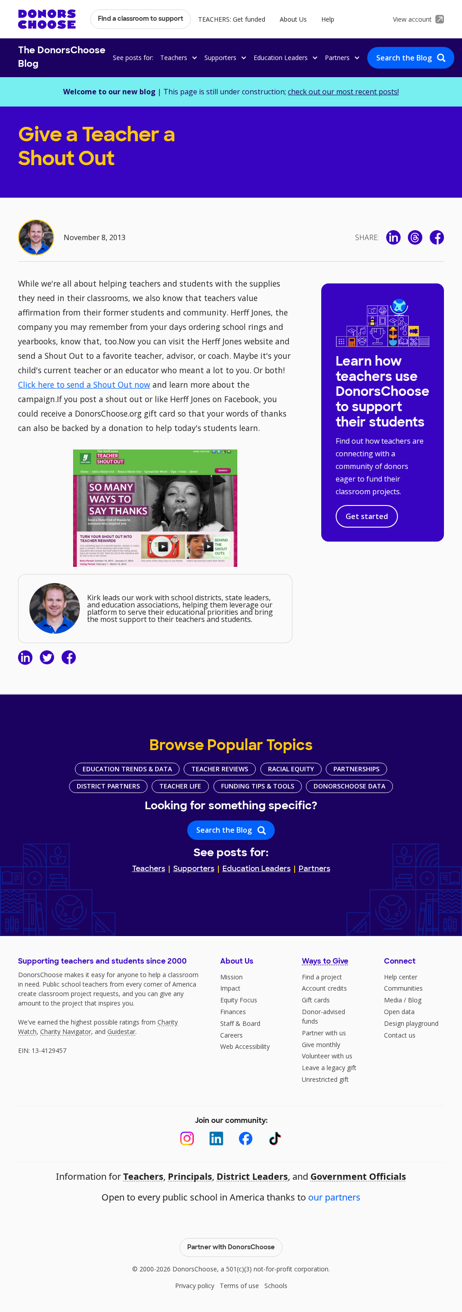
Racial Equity (291, 769)
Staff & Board (240, 1023)
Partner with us (324, 1033)
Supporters (193, 869)
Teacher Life (180, 786)
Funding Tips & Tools (257, 786)
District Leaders (252, 1176)
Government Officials (358, 1176)
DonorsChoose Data (349, 786)
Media (393, 1000)
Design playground (411, 1023)
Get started (367, 516)
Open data (399, 1011)
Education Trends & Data (127, 769)
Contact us (400, 1035)
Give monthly (321, 1044)
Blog (414, 1000)
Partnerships (356, 769)
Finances (233, 1011)
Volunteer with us (327, 1056)
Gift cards (316, 1000)
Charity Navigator (65, 1031)
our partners (334, 1197)
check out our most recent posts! (343, 92)
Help (327, 19)
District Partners (108, 786)
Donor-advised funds (323, 1016)
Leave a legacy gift (329, 1067)
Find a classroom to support (140, 19)
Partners (314, 869)
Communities (403, 988)
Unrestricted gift (325, 1079)
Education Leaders (256, 869)
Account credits (324, 988)
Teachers (148, 869)
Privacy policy (194, 1285)
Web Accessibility (245, 1046)
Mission (231, 977)
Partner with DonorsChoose (231, 1247)
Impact (230, 988)
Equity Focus (238, 1000)
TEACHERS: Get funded (231, 19)
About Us (293, 19)
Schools (275, 1285)
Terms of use (239, 1285)
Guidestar (121, 1031)
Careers (231, 1035)
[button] (177, 57)
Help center (400, 977)
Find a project (322, 977)
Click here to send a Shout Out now (84, 384)
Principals (190, 1176)
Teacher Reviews (219, 769)
